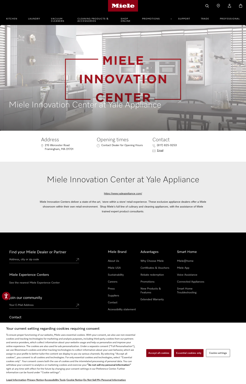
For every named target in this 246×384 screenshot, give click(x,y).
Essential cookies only (188, 353)
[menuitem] (14, 18)
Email (160, 150)
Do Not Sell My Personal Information (104, 380)
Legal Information (16, 380)
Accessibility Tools (55, 380)
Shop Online (125, 20)
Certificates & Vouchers (154, 268)
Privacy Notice (35, 380)
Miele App (183, 268)
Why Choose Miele (152, 261)
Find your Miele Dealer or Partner (37, 252)
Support (184, 19)
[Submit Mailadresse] (77, 306)
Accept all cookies (158, 353)
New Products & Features (150, 290)
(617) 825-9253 (167, 145)
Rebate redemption (152, 275)
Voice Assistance (187, 275)
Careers (112, 281)
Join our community (25, 298)
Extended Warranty (152, 299)
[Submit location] (77, 260)
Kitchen (11, 19)
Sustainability (116, 275)
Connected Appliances (190, 281)
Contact (112, 302)
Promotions (151, 19)
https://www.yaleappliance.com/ (123, 193)
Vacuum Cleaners (57, 20)
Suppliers (113, 295)
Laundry (34, 19)
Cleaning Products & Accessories (93, 20)
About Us (113, 261)
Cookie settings (218, 353)
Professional (230, 19)
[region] (123, 353)
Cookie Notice (74, 380)
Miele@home (185, 261)
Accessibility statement (122, 309)
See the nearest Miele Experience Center (34, 282)
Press (111, 288)
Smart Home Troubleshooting (186, 290)
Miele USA (114, 268)
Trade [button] (205, 19)
